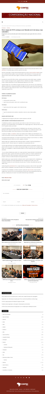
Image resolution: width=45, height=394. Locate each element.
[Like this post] (24, 185)
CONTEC (7, 36)
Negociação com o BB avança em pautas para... (33, 242)
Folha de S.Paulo (8, 177)
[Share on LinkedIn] (26, 185)
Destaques (23, 339)
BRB (23, 332)
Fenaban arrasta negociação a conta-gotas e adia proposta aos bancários (16, 304)
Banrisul (23, 319)
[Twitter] (19, 1)
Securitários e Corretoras (23, 370)
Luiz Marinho (13, 133)
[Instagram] (21, 1)
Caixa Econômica (23, 334)
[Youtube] (24, 1)
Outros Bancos (23, 364)
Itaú (23, 354)
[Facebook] (15, 377)
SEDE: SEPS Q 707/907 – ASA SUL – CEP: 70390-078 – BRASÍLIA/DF (22, 389)
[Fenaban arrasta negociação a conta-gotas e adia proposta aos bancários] (33, 252)
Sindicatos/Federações (23, 347)
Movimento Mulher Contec (23, 357)
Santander (23, 367)
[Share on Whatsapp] (27, 185)
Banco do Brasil (23, 316)
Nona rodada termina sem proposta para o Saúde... (12, 242)
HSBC (23, 352)
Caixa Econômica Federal (34, 72)
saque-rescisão (30, 169)
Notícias (23, 362)
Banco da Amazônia (23, 314)
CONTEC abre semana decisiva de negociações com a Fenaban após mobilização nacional (19, 306)
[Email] (26, 1)
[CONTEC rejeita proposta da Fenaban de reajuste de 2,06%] (12, 252)
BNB (23, 324)
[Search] (42, 22)
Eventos (23, 342)
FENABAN (23, 349)
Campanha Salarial (23, 337)
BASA (23, 322)
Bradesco (23, 329)
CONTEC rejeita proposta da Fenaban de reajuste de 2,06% (13, 301)
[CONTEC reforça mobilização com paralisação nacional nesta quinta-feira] (33, 271)
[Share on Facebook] (25, 185)
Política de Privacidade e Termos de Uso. (30, 205)
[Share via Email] (30, 185)
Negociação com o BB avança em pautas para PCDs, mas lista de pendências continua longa (19, 298)
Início (3, 25)
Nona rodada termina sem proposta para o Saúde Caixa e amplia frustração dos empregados (19, 296)
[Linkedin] (23, 377)
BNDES (23, 327)
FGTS (14, 68)
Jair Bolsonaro (12, 165)
